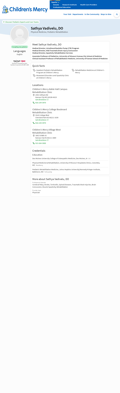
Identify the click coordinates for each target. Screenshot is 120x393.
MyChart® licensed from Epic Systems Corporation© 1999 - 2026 (20, 64)
